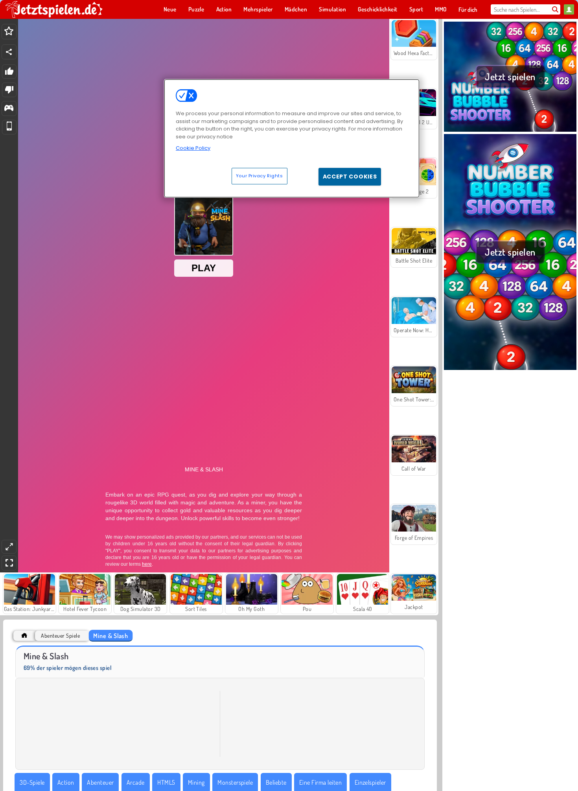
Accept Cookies (350, 176)
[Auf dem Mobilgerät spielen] (9, 127)
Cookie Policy (193, 148)
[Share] (9, 51)
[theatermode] (9, 547)
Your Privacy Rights (259, 176)
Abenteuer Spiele (60, 635)
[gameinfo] (9, 108)
